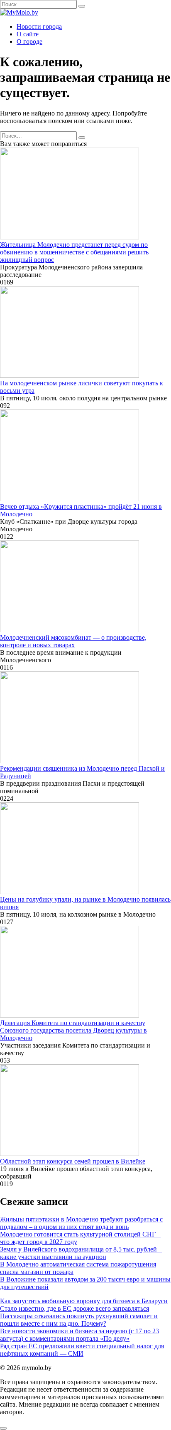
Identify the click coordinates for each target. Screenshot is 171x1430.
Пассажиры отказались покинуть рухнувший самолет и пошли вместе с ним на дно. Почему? (79, 1319)
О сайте (28, 34)
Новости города (39, 26)
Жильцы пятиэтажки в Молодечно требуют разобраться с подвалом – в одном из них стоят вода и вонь (81, 1223)
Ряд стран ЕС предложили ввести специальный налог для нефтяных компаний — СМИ (82, 1349)
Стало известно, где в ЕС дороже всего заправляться (74, 1308)
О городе (29, 41)
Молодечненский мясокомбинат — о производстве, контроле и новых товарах (73, 641)
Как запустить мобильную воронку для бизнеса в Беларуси (84, 1300)
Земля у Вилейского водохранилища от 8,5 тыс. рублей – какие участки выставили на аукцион (81, 1253)
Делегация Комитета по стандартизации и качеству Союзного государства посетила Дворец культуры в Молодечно (73, 1030)
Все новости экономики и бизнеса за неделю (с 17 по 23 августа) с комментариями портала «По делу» (79, 1334)
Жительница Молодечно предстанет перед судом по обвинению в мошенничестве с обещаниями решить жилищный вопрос (74, 252)
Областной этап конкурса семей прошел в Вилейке (72, 1161)
